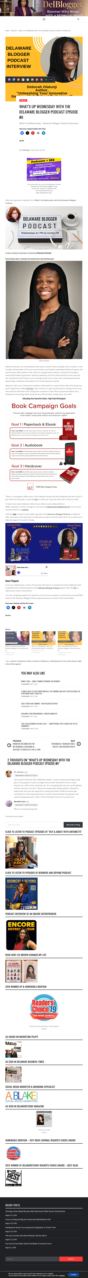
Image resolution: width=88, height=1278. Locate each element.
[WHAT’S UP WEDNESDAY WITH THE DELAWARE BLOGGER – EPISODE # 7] (44, 638)
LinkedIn (25, 509)
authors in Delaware (18, 661)
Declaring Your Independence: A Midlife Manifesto (39, 713)
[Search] (78, 19)
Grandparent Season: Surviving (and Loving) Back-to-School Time (30, 1227)
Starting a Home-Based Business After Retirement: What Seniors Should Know (35, 1211)
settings (62, 1276)
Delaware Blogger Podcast (49, 588)
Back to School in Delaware (38, 661)
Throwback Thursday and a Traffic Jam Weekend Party (63, 743)
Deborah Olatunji (44, 253)
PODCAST (23, 100)
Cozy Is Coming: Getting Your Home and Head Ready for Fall (28, 1219)
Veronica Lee (19, 801)
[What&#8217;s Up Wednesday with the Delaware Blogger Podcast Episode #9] (70, 638)
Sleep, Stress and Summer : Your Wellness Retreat (39, 703)
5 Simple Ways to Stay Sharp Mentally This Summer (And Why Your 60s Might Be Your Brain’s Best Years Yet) (50, 692)
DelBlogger (25, 150)
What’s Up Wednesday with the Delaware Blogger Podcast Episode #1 (16, 648)
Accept (73, 1275)
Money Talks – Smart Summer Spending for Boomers (40, 681)
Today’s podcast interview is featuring (21, 253)
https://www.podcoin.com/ (44, 193)
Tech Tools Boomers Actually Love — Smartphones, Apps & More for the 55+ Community (49, 724)
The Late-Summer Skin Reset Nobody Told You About (26, 1235)
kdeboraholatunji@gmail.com (58, 507)
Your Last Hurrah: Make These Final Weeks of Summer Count (28, 1243)
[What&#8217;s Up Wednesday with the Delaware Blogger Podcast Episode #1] (17, 638)
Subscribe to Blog (73, 825)
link (36, 499)
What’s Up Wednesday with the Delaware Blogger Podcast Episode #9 (69, 648)
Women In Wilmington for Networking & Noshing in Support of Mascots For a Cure (27, 745)
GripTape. (30, 388)
